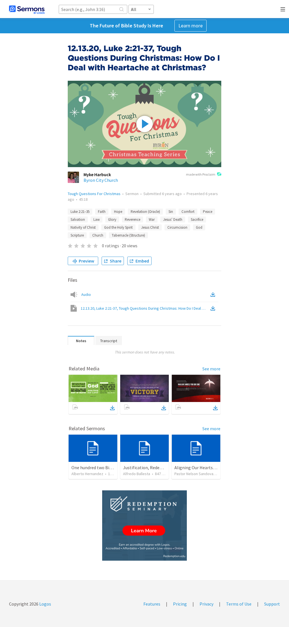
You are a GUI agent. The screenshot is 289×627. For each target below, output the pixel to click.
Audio (86, 294)
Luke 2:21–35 (80, 211)
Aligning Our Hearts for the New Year (209, 467)
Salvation (78, 219)
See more (211, 369)
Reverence (132, 219)
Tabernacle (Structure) (128, 235)
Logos (44, 604)
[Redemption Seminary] (144, 525)
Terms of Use (238, 604)
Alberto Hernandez (87, 473)
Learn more (190, 25)
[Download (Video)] (213, 308)
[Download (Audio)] (213, 294)
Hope (118, 211)
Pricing (180, 604)
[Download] (112, 408)
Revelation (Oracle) (145, 211)
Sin (170, 211)
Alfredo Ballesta (136, 473)
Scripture (77, 235)
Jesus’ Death (172, 219)
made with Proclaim (200, 174)
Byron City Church (101, 180)
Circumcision (177, 227)
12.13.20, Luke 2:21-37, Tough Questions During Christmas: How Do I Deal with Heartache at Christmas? (145, 308)
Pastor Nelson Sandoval (194, 473)
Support (272, 604)
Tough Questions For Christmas (94, 193)
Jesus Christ (150, 227)
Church (97, 235)
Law (96, 219)
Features (151, 604)
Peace (207, 211)
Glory (112, 219)
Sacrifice (197, 219)
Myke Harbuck (97, 174)
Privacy (206, 604)
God (199, 227)
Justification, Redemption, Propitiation (161, 467)
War (152, 219)
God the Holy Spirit (118, 227)
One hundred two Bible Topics (100, 467)
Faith (102, 211)
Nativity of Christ (83, 227)
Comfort (187, 211)
